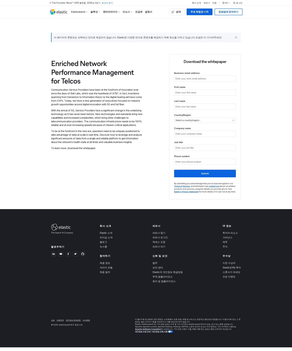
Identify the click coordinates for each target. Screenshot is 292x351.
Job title (178, 142)
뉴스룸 (103, 246)
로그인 (239, 3)
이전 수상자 (229, 262)
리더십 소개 (106, 237)
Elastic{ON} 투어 (232, 267)
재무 (225, 241)
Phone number (182, 156)
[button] (236, 37)
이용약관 (60, 320)
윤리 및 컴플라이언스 (164, 281)
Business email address (187, 73)
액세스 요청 (159, 241)
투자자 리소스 (230, 232)
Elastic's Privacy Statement (186, 192)
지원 (214, 3)
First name (179, 87)
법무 (155, 262)
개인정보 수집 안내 (143, 331)
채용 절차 (105, 272)
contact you (214, 186)
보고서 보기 (107, 3)
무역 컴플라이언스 (163, 276)
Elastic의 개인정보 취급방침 (168, 272)
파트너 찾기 (159, 232)
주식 (225, 246)
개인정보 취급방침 (73, 320)
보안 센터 (158, 267)
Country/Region (182, 115)
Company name (182, 128)
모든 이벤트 (229, 276)
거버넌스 (227, 237)
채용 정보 (105, 262)
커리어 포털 (106, 267)
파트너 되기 (159, 246)
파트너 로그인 (160, 237)
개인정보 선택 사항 (160, 331)
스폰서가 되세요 (231, 272)
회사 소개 (196, 3)
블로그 (103, 241)
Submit (205, 173)
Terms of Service (182, 186)
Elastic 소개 (106, 232)
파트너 (206, 3)
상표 (53, 320)
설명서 (148, 11)
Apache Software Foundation (148, 329)
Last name (179, 101)
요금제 (139, 11)
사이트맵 (86, 320)
